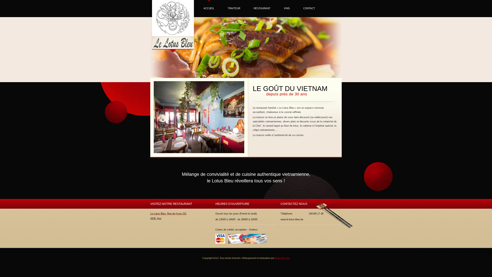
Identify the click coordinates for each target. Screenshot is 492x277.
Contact (309, 8)
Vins (287, 8)
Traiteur (234, 8)
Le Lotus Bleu (173, 26)
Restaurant (262, 8)
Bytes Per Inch (282, 258)
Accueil (209, 8)
